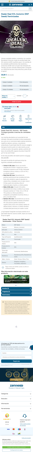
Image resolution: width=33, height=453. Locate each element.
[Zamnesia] (16, 4)
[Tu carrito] (31, 4)
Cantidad (19, 95)
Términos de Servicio (5, 365)
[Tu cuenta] (29, 4)
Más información (7, 111)
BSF (29, 145)
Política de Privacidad (25, 364)
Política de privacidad (26, 438)
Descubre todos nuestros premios (16, 380)
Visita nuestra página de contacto (25, 424)
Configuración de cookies (16, 450)
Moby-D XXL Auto (8, 187)
